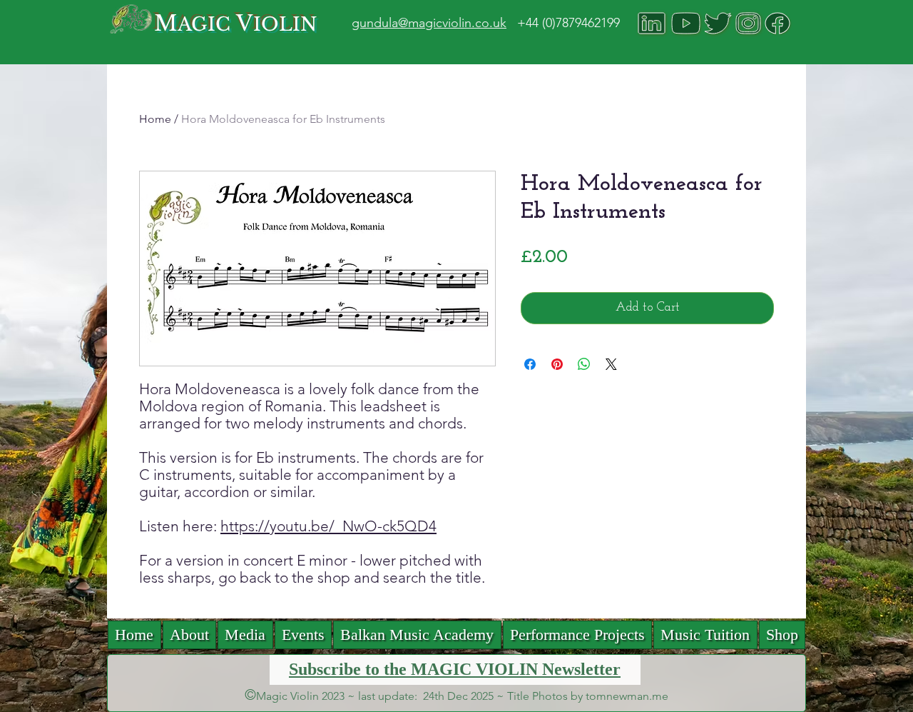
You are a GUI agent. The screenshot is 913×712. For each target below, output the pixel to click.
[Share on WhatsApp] (584, 364)
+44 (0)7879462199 (568, 23)
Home (155, 119)
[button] (245, 635)
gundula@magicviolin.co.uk (429, 23)
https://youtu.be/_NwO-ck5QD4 (328, 526)
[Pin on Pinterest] (557, 364)
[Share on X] (611, 364)
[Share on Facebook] (530, 364)
